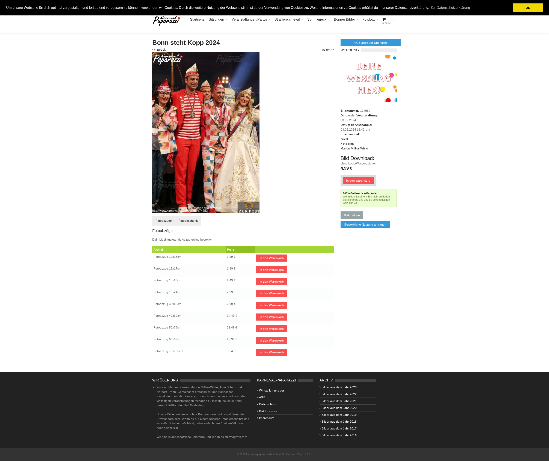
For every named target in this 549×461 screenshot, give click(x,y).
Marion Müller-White (354, 148)
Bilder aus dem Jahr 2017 (339, 428)
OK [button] (528, 7)
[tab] (163, 221)
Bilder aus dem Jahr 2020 (339, 408)
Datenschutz (267, 404)
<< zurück (159, 49)
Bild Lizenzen (268, 411)
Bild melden (352, 215)
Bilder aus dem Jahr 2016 (339, 435)
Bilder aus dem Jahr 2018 (339, 421)
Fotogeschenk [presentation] (188, 220)
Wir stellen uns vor (271, 390)
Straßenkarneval (287, 19)
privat (344, 139)
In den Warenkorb (271, 258)
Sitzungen (216, 19)
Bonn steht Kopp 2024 (186, 42)
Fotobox (368, 19)
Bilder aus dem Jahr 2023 (339, 387)
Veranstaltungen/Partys (249, 19)
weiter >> (328, 49)
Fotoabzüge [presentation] (163, 220)
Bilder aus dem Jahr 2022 (339, 394)
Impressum (266, 418)
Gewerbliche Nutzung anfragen (365, 224)
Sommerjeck (316, 19)
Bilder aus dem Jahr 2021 (339, 401)
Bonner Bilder (344, 19)
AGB (262, 397)
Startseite (197, 19)
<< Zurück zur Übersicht (370, 42)
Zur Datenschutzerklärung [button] (450, 7)
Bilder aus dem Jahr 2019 (339, 414)
